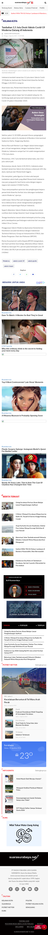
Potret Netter (8, 907)
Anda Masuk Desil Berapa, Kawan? (28, 779)
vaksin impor (8, 266)
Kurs (4, 911)
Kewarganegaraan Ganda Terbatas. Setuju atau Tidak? (28, 799)
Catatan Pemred (31, 8)
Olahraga (6, 904)
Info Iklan (31, 927)
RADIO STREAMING (33, 587)
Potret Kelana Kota (34, 904)
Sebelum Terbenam (23, 735)
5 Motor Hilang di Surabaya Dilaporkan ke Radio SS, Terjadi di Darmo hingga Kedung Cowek (31, 516)
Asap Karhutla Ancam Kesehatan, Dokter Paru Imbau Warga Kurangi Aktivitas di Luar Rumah (30, 528)
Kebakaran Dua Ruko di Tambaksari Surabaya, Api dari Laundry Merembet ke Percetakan (30, 563)
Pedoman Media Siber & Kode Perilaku (19, 924)
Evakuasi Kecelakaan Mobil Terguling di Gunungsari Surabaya (29, 713)
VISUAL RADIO (32, 594)
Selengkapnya (40, 665)
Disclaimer (19, 927)
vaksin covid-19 (18, 261)
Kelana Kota (18, 8)
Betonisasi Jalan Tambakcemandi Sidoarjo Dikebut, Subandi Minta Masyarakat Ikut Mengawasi (31, 539)
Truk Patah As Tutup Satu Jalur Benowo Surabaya (27, 724)
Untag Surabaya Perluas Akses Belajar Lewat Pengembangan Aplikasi (20, 632)
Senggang (30, 907)
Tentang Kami (7, 8)
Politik (42, 8)
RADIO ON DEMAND (34, 590)
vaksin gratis (32, 261)
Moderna (6, 261)
